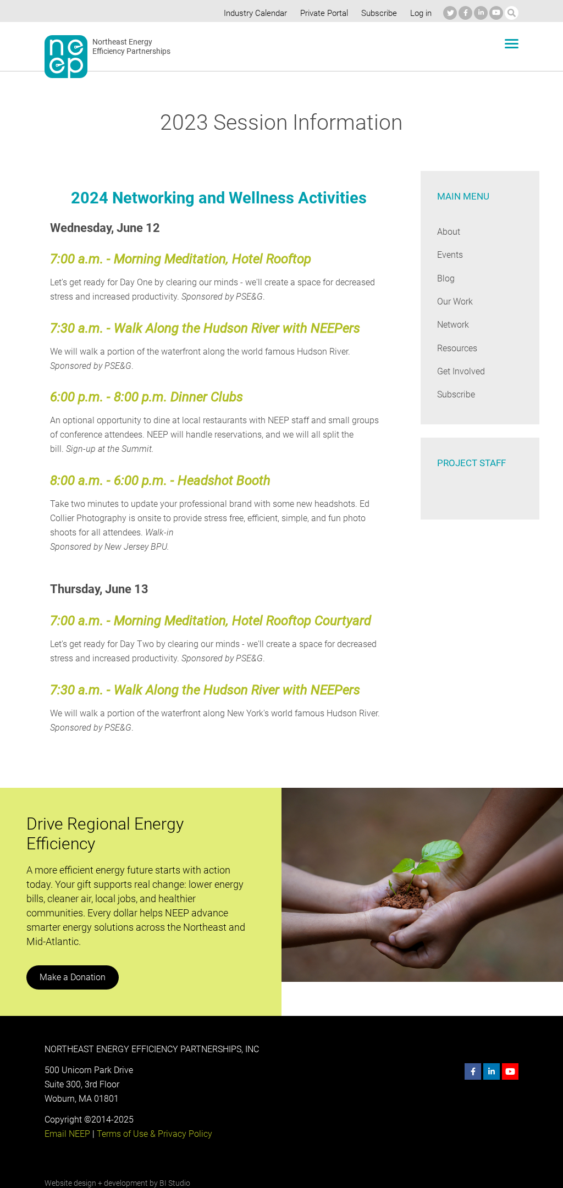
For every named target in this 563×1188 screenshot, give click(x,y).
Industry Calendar (255, 13)
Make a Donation (73, 977)
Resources (457, 348)
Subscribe (379, 13)
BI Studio (174, 1183)
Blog (446, 278)
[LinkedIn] (481, 13)
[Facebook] (465, 13)
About (448, 231)
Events (450, 255)
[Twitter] (450, 13)
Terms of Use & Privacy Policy (154, 1134)
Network (453, 324)
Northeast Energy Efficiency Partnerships (131, 46)
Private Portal (324, 13)
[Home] (66, 56)
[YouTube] (496, 13)
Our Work (455, 301)
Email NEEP (67, 1134)
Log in (421, 13)
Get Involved (461, 371)
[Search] (511, 13)
